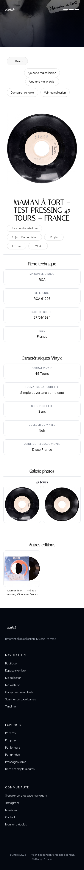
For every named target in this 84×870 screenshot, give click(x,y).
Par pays (10, 740)
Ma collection (13, 678)
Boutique (11, 663)
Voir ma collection (55, 92)
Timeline (10, 706)
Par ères (10, 733)
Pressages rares (15, 762)
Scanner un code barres (20, 699)
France (16, 246)
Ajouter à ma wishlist (42, 81)
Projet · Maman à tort (24, 237)
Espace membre (15, 670)
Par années (12, 754)
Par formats (12, 747)
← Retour (17, 61)
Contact (10, 817)
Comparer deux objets (19, 692)
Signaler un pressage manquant (26, 795)
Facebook (11, 810)
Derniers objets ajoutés (20, 769)
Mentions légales (16, 824)
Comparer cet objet (23, 92)
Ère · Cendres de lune (24, 228)
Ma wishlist (12, 685)
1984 (38, 246)
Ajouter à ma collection (42, 73)
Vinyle (54, 237)
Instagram (12, 803)
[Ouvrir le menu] (71, 9)
